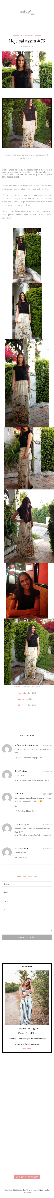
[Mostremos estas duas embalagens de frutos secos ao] (27, 1136)
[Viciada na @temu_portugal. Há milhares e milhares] (27, 1160)
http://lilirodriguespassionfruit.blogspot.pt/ (33, 835)
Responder (47, 745)
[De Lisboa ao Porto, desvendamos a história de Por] (27, 1093)
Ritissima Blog (21, 857)
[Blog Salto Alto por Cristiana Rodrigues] (27, 12)
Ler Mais (27, 1048)
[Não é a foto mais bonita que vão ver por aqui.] (27, 1107)
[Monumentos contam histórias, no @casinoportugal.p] (27, 1120)
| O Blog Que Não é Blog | (26, 811)
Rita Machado (22, 848)
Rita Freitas (21, 771)
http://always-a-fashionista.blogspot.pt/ (32, 780)
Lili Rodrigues (22, 824)
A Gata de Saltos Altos (26, 745)
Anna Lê (19, 794)
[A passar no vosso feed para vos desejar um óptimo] (27, 1083)
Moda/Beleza (27, 35)
